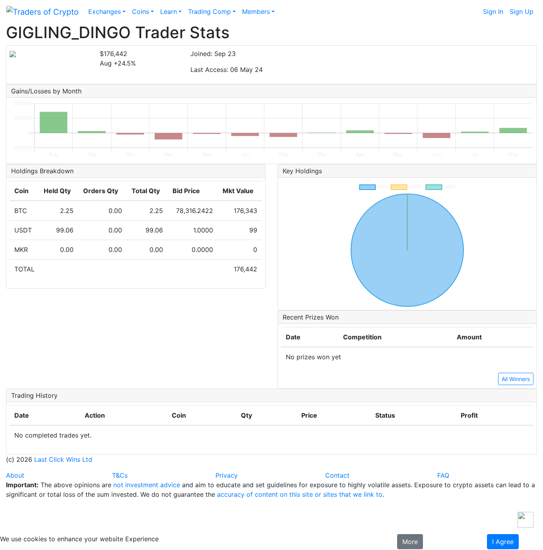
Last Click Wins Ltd (63, 459)
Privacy (226, 475)
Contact (337, 475)
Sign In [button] (493, 11)
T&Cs (120, 475)
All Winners (516, 379)
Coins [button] (140, 11)
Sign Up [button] (521, 11)
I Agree (503, 542)
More (410, 542)
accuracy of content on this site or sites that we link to (299, 494)
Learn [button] (168, 11)
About (15, 475)
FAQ (443, 475)
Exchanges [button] (104, 11)
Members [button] (256, 11)
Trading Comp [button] (209, 11)
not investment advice (146, 485)
